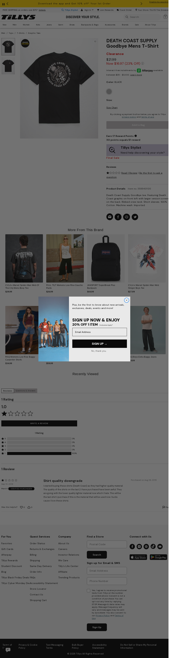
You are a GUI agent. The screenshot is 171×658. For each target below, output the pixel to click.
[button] (168, 257)
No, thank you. (98, 351)
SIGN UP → (99, 344)
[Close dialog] (126, 300)
